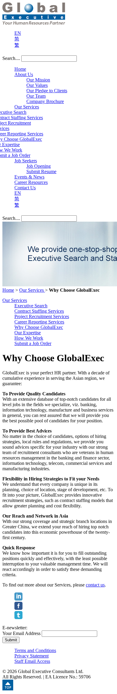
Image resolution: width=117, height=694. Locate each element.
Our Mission (38, 79)
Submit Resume (41, 171)
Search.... (11, 58)
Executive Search (30, 305)
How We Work (28, 338)
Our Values (37, 85)
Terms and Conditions (35, 650)
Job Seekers (25, 160)
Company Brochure (45, 101)
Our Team (36, 96)
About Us (23, 74)
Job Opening (38, 166)
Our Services (26, 106)
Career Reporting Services (39, 321)
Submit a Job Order (32, 343)
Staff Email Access (32, 661)
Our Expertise (27, 332)
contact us (95, 584)
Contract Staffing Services (39, 311)
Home (20, 69)
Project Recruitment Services (41, 316)
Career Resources (31, 182)
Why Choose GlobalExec (38, 327)
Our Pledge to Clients (46, 90)
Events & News (29, 176)
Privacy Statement (31, 655)
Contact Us (25, 187)
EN (17, 33)
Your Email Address (21, 633)
